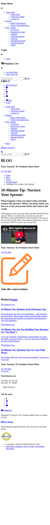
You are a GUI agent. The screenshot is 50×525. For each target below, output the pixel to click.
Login (8, 59)
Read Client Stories (18, 23)
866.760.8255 (11, 85)
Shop (10, 100)
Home (8, 175)
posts (14, 299)
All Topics (15, 30)
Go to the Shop (11, 72)
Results (8, 21)
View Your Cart (12, 74)
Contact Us (15, 19)
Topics (8, 180)
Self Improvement (17, 36)
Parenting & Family (18, 41)
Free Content (11, 28)
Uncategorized (11, 182)
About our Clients (17, 17)
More (8, 144)
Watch (13, 45)
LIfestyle (14, 39)
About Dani (10, 12)
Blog (8, 178)
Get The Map (6, 171)
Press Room (8, 422)
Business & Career (18, 32)
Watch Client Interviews (20, 25)
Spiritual (14, 34)
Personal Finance (17, 43)
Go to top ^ (5, 371)
